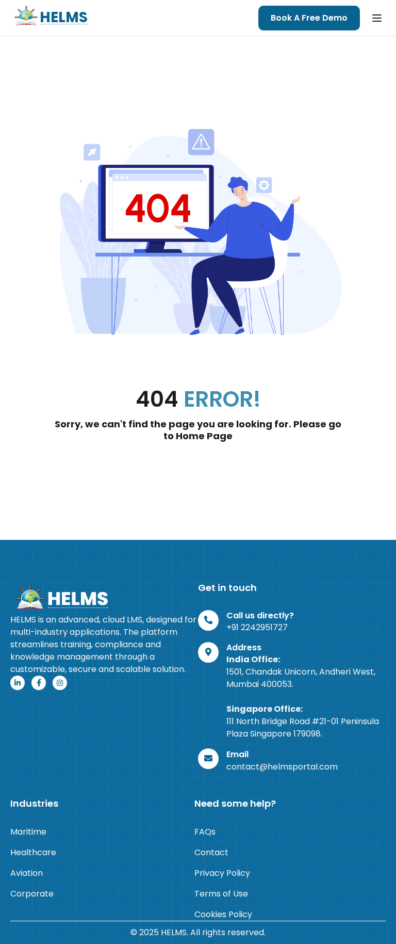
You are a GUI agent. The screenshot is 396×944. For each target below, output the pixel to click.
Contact (211, 852)
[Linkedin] (17, 683)
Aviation (26, 873)
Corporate (32, 894)
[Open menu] (378, 18)
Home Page (204, 435)
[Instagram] (60, 683)
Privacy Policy (222, 873)
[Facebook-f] (38, 683)
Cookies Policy (223, 914)
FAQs (205, 832)
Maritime (28, 832)
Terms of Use (221, 894)
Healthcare (33, 852)
